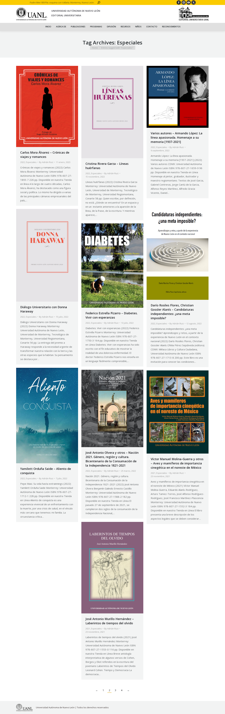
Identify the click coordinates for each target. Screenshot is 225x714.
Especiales (31, 162)
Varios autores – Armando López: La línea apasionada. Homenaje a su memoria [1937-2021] (176, 137)
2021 (153, 473)
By (46, 162)
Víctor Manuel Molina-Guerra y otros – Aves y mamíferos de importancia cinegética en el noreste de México (177, 463)
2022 (22, 162)
